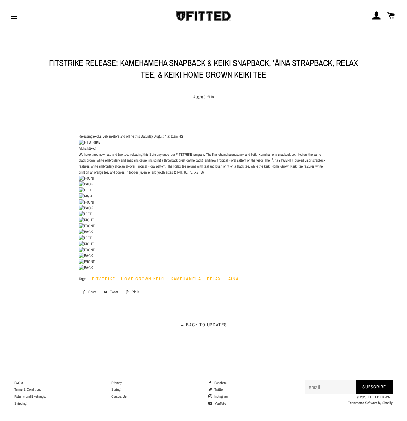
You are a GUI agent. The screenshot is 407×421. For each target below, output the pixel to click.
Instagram (220, 396)
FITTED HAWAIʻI (380, 397)
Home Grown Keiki (143, 278)
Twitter (218, 389)
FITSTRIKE (103, 278)
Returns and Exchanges (30, 396)
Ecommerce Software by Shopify (370, 402)
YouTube (220, 403)
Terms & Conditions (27, 389)
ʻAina (233, 278)
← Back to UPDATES (203, 325)
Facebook (220, 382)
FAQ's (18, 382)
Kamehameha (186, 278)
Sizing (115, 389)
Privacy (116, 382)
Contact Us (119, 396)
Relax (214, 278)
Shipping (20, 403)
